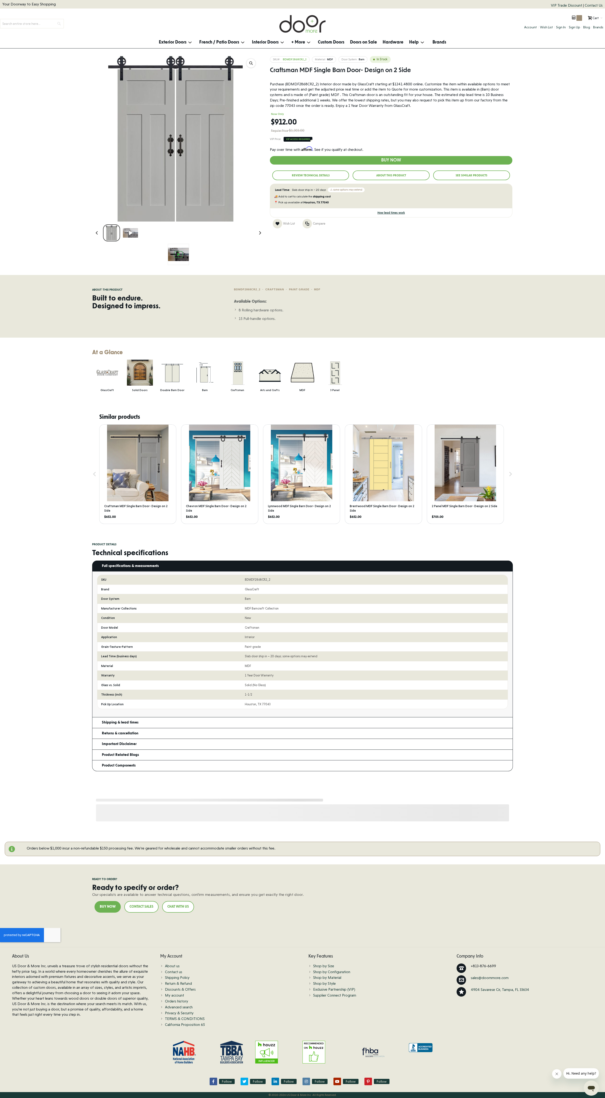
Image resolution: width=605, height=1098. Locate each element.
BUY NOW (108, 906)
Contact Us (594, 5)
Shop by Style (324, 983)
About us (172, 966)
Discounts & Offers (180, 989)
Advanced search (179, 1007)
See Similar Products (471, 175)
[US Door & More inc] (302, 24)
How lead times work (391, 212)
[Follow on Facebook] (213, 1081)
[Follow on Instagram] (306, 1081)
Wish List (546, 27)
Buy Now (391, 160)
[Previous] (97, 232)
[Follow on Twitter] (244, 1081)
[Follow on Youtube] (337, 1081)
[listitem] (137, 474)
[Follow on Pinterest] (368, 1081)
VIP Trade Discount (567, 5)
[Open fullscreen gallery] (251, 63)
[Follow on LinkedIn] (275, 1081)
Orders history (176, 1001)
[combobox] (32, 23)
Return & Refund (178, 983)
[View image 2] (130, 232)
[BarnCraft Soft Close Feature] (178, 254)
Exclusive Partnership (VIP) (334, 989)
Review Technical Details (311, 175)
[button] (94, 474)
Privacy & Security (179, 1013)
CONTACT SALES (141, 906)
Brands (598, 27)
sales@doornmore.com (490, 978)
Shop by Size (323, 966)
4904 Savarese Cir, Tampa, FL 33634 (500, 989)
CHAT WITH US (178, 906)
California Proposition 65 (185, 1024)
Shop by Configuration (331, 972)
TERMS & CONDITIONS (185, 1018)
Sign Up (574, 27)
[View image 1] (111, 232)
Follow (227, 1081)
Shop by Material (327, 977)
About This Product (391, 175)
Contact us (173, 972)
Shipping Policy (177, 977)
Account (530, 27)
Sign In (561, 27)
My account (174, 995)
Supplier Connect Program (334, 995)
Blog (586, 27)
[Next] (260, 232)
